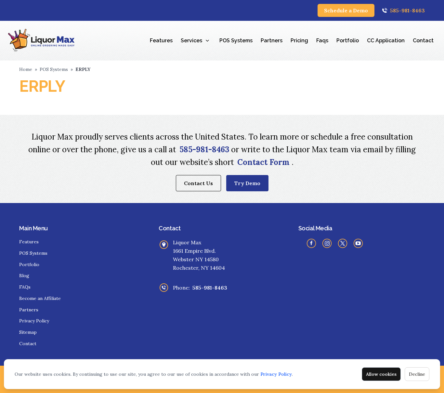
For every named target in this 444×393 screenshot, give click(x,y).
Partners (271, 40)
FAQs (25, 287)
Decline (417, 374)
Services (191, 40)
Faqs (322, 40)
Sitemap (28, 332)
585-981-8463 (407, 10)
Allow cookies (381, 374)
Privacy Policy (276, 374)
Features (161, 40)
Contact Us (198, 183)
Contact (423, 40)
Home (25, 69)
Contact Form (264, 162)
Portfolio (347, 40)
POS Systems (236, 40)
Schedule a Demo (346, 10)
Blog (24, 275)
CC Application (386, 40)
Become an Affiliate (40, 298)
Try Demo (247, 183)
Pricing (299, 40)
